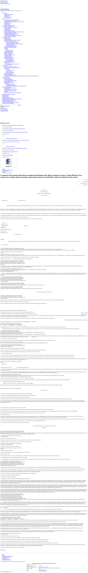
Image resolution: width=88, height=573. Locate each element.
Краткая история (7, 15)
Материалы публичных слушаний (10, 32)
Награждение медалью (10, 60)
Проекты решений (7, 28)
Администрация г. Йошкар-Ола (19, 128)
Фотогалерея (6, 16)
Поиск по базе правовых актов (9, 25)
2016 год (3, 171)
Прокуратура (6, 76)
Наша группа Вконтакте (10, 146)
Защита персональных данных (9, 54)
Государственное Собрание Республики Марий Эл (19, 132)
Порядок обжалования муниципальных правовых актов (14, 31)
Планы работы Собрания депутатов (10, 66)
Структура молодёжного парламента (10, 89)
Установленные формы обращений (10, 80)
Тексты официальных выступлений (10, 20)
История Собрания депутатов (9, 62)
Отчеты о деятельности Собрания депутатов (12, 67)
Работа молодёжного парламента (10, 90)
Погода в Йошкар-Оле (4, 108)
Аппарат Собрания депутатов (12, 45)
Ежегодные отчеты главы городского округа (12, 19)
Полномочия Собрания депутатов (10, 46)
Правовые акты (7, 22)
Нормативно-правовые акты (11, 85)
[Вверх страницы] (84, 312)
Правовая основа (7, 88)
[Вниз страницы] (84, 314)
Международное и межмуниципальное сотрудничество (14, 21)
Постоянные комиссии (10, 44)
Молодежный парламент (8, 61)
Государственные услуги (25, 140)
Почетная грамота (10, 59)
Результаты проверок (8, 55)
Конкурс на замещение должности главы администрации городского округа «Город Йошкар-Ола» (21, 75)
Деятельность (4, 65)
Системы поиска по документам (10, 36)
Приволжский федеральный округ (21, 148)
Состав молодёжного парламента (10, 87)
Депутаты (6, 49)
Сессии (8, 69)
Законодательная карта (10, 84)
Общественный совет (8, 64)
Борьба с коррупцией (8, 53)
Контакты (6, 48)
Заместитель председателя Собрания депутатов (15, 43)
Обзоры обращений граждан (9, 82)
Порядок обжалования (8, 81)
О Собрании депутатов (6, 37)
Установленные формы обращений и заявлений (12, 35)
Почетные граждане (7, 17)
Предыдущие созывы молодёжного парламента (12, 92)
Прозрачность (6, 83)
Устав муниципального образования (10, 27)
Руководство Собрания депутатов (10, 47)
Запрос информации (8, 78)
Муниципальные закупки (8, 73)
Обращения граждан (6, 77)
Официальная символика (8, 14)
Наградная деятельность (8, 58)
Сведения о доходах (7, 23)
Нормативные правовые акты (7, 26)
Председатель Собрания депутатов (13, 41)
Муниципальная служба (8, 52)
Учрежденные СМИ (7, 56)
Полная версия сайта (4, 2)
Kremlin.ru (11, 155)
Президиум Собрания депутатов (12, 42)
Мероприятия (6, 68)
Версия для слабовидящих (5, 9)
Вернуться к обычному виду (5, 3)
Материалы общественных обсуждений (11, 33)
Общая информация (7, 39)
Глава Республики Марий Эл (18, 125)
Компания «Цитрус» (8, 571)
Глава (3, 18)
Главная (5, 13)
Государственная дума (14, 151)
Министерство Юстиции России (11, 138)
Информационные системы (9, 57)
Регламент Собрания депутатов (9, 34)
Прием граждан (7, 24)
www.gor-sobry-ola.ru (82, 215)
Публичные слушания (10, 72)
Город (3, 12)
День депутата (9, 71)
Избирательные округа (8, 51)
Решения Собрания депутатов (9, 30)
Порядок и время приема (8, 79)
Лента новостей (7, 38)
